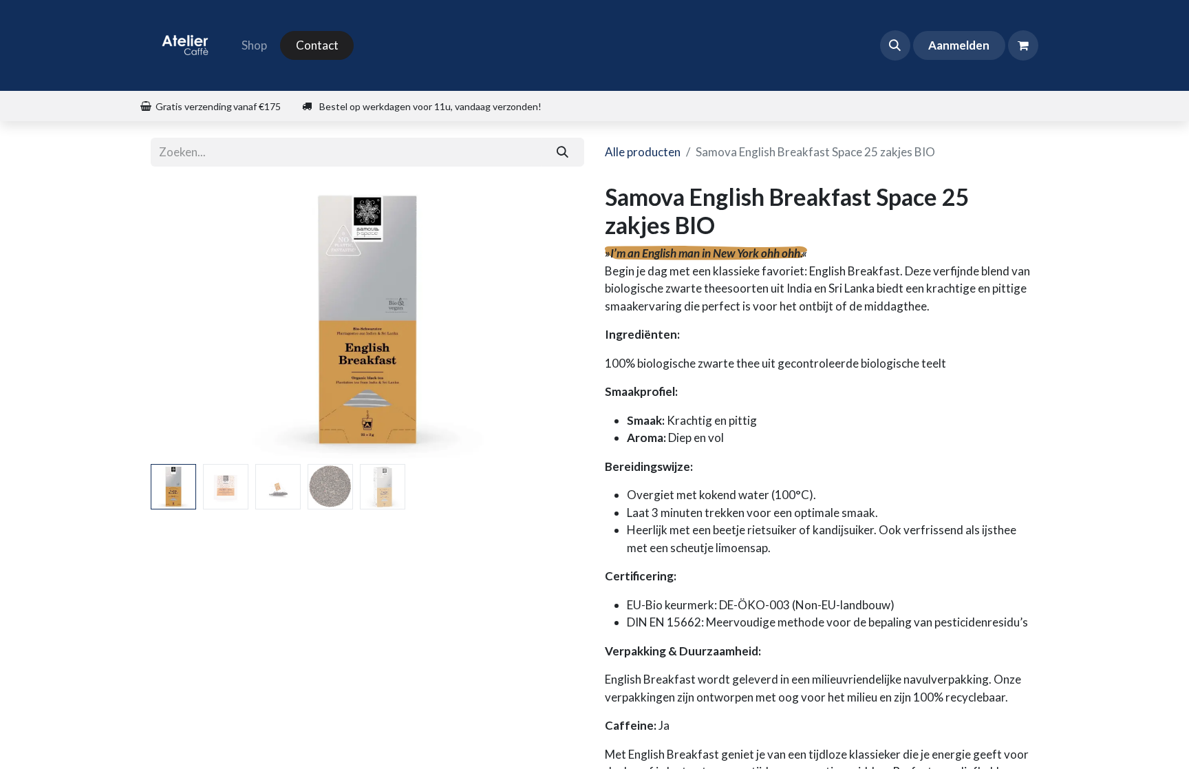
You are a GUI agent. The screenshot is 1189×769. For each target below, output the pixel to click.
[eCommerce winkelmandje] (1023, 45)
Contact (317, 45)
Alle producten (643, 152)
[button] (895, 45)
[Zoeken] (563, 152)
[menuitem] (254, 45)
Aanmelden (958, 45)
